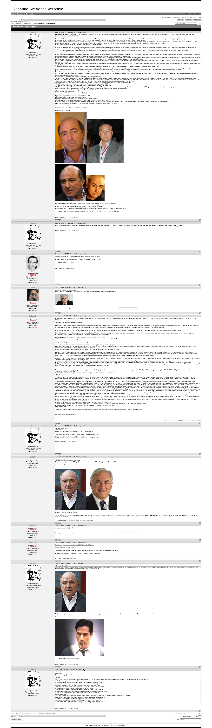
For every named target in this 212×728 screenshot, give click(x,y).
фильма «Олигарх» (61, 516)
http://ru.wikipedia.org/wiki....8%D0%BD (67, 36)
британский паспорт (137, 515)
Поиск (195, 17)
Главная (13, 14)
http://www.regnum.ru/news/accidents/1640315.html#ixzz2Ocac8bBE (84, 337)
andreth (32, 457)
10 (85, 563)
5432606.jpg (70, 262)
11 (84, 669)
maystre (32, 254)
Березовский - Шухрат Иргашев (46, 23)
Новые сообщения (166, 17)
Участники (176, 17)
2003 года (66, 515)
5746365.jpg (70, 658)
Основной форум (21, 23)
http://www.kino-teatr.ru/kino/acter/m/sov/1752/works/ (71, 107)
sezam (33, 287)
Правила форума (186, 17)
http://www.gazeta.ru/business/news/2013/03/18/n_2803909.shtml (74, 545)
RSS (31, 14)
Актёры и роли (31, 23)
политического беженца (119, 515)
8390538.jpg (84, 211)
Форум (12, 23)
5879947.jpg (97, 211)
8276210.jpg (70, 520)
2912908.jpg (70, 211)
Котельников (27, 21)
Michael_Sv (32, 316)
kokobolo (33, 32)
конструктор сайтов (116, 725)
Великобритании (99, 515)
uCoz (125, 725)
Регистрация (21, 14)
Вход (27, 14)
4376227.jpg (110, 211)
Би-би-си (173, 515)
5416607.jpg (84, 520)
